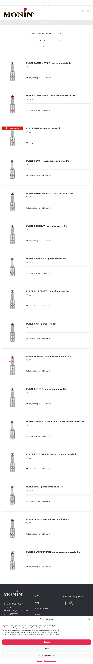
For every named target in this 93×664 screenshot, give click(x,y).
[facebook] (65, 603)
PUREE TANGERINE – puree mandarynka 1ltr (48, 356)
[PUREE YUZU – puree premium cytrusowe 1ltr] (12, 202)
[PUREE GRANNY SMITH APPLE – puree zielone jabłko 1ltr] (12, 430)
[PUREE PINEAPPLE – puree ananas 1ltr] (12, 267)
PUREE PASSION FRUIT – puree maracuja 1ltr (49, 63)
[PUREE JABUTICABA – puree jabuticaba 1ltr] (12, 528)
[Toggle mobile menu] (88, 10)
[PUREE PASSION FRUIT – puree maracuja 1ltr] (12, 71)
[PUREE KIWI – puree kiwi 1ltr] (12, 332)
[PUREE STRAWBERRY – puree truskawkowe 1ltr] (12, 104)
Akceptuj (46, 642)
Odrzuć (47, 649)
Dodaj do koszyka (34, 78)
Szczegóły (47, 78)
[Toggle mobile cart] (83, 10)
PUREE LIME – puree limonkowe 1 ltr (44, 487)
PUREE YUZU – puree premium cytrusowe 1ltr (49, 193)
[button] (89, 619)
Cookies (40, 661)
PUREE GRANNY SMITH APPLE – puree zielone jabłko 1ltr (55, 421)
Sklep (37, 602)
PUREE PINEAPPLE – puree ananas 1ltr (46, 259)
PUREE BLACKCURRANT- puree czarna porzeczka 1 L (53, 552)
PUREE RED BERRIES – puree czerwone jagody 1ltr (52, 454)
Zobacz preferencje (46, 655)
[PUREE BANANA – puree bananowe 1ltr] (12, 397)
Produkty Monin (41, 608)
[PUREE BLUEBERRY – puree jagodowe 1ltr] (12, 299)
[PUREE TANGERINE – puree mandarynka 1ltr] (12, 365)
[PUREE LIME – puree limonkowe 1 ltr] (12, 495)
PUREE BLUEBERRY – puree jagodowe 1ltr (47, 291)
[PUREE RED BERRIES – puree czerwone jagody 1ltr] (12, 463)
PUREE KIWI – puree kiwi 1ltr (41, 324)
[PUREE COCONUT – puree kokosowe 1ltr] (12, 234)
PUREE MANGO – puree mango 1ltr (44, 128)
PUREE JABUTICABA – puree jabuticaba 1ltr (48, 519)
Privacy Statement (50, 661)
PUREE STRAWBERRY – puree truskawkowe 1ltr (50, 96)
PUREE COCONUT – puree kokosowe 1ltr (46, 226)
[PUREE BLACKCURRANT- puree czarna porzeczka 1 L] (12, 560)
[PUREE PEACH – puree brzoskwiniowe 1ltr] (12, 169)
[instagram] (71, 603)
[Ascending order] (60, 33)
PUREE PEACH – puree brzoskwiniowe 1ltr (47, 161)
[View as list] (48, 46)
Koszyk (38, 614)
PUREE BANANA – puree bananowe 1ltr (46, 389)
